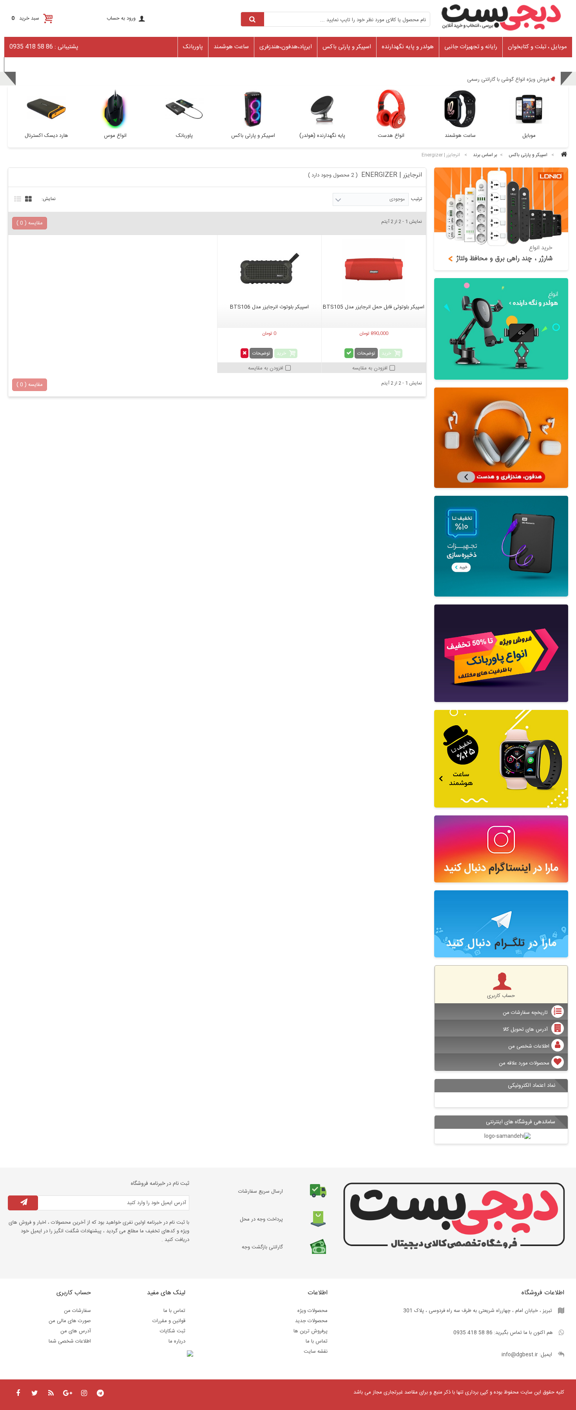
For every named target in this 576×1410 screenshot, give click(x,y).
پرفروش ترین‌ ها (310, 1331)
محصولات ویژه (312, 1310)
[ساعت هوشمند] (501, 759)
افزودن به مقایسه (370, 368)
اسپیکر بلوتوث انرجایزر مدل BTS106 (269, 307)
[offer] (501, 653)
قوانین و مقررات (168, 1321)
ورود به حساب (121, 18)
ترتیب (416, 199)
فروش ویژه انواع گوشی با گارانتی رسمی (508, 79)
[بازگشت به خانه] (562, 155)
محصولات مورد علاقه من (524, 1063)
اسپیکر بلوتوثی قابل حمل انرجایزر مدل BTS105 (373, 307)
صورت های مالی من (70, 1321)
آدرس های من (75, 1331)
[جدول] (27, 198)
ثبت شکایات (172, 1331)
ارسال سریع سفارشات (260, 1191)
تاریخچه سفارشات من (526, 1012)
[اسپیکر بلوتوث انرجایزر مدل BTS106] (269, 270)
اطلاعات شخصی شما (70, 1341)
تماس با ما (317, 1341)
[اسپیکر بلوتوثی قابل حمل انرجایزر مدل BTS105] (374, 270)
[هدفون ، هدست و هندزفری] (501, 438)
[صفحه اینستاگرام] (501, 848)
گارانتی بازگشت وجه (262, 1247)
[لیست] (16, 198)
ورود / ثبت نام (23, 64)
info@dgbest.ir (520, 1354)
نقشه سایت (316, 1351)
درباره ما (176, 1341)
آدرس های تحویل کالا (526, 1029)
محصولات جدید (311, 1321)
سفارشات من (77, 1310)
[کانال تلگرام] (501, 923)
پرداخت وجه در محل (261, 1219)
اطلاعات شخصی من (528, 1046)
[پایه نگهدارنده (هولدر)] (501, 329)
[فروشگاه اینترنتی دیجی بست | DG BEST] (501, 33)
